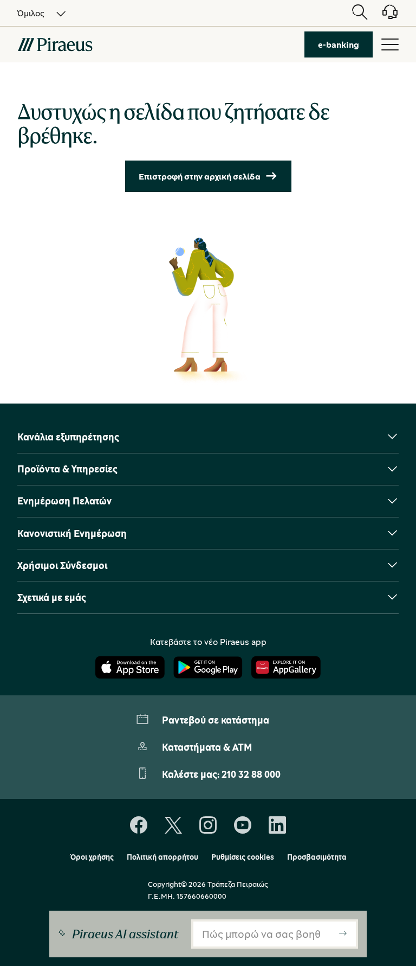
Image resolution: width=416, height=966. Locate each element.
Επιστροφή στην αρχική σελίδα (200, 176)
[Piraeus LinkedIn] (277, 825)
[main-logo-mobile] (55, 44)
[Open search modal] (359, 13)
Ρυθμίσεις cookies (242, 857)
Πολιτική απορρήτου (162, 857)
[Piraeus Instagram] (208, 825)
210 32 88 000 (251, 774)
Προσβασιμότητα (317, 857)
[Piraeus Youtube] (242, 825)
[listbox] (35, 13)
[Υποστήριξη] (383, 15)
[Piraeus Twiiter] (173, 825)
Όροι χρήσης (92, 857)
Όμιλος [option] (30, 13)
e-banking (338, 44)
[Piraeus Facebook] (138, 825)
